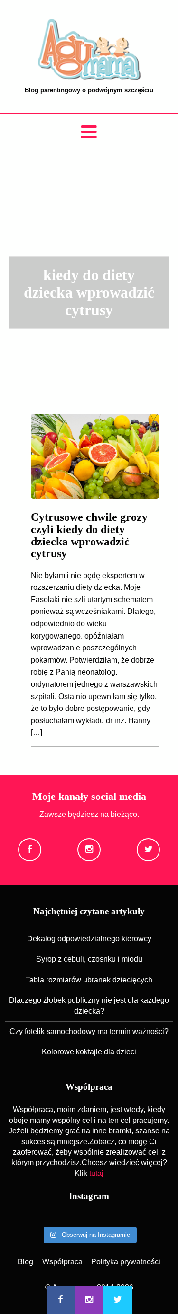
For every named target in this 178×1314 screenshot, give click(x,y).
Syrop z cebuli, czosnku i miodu (89, 959)
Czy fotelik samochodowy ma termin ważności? (89, 1031)
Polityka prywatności (125, 1262)
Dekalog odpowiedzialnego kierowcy (89, 939)
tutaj (96, 1173)
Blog (25, 1262)
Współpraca (62, 1262)
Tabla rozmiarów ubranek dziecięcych (89, 980)
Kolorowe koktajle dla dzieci (89, 1052)
